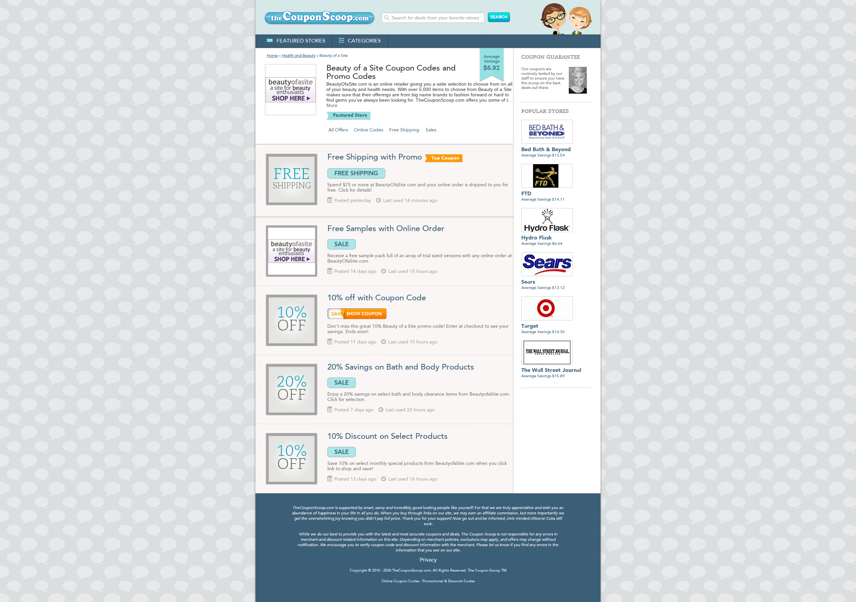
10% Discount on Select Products (387, 437)
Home (272, 56)
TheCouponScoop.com (411, 571)
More (331, 105)
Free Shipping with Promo (374, 158)
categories (364, 41)
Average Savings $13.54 (546, 152)
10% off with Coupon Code (376, 298)
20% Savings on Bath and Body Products (400, 368)
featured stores (301, 41)
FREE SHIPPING (356, 173)
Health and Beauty (298, 56)
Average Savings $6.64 (541, 240)
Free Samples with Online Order (385, 229)
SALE (341, 244)
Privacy (428, 560)
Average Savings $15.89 (551, 373)
